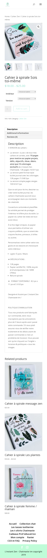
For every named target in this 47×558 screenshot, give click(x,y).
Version (9, 100)
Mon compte (17, 537)
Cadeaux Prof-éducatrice (22, 533)
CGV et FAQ (14, 540)
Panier (30, 537)
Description (12, 129)
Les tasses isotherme (22, 527)
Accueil (13, 523)
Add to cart (21, 108)
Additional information (18, 133)
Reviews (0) (12, 137)
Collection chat (28, 523)
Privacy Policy (30, 540)
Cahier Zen (15, 16)
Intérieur (10, 93)
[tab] (23, 129)
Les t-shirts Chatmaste (22, 530)
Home (7, 16)
